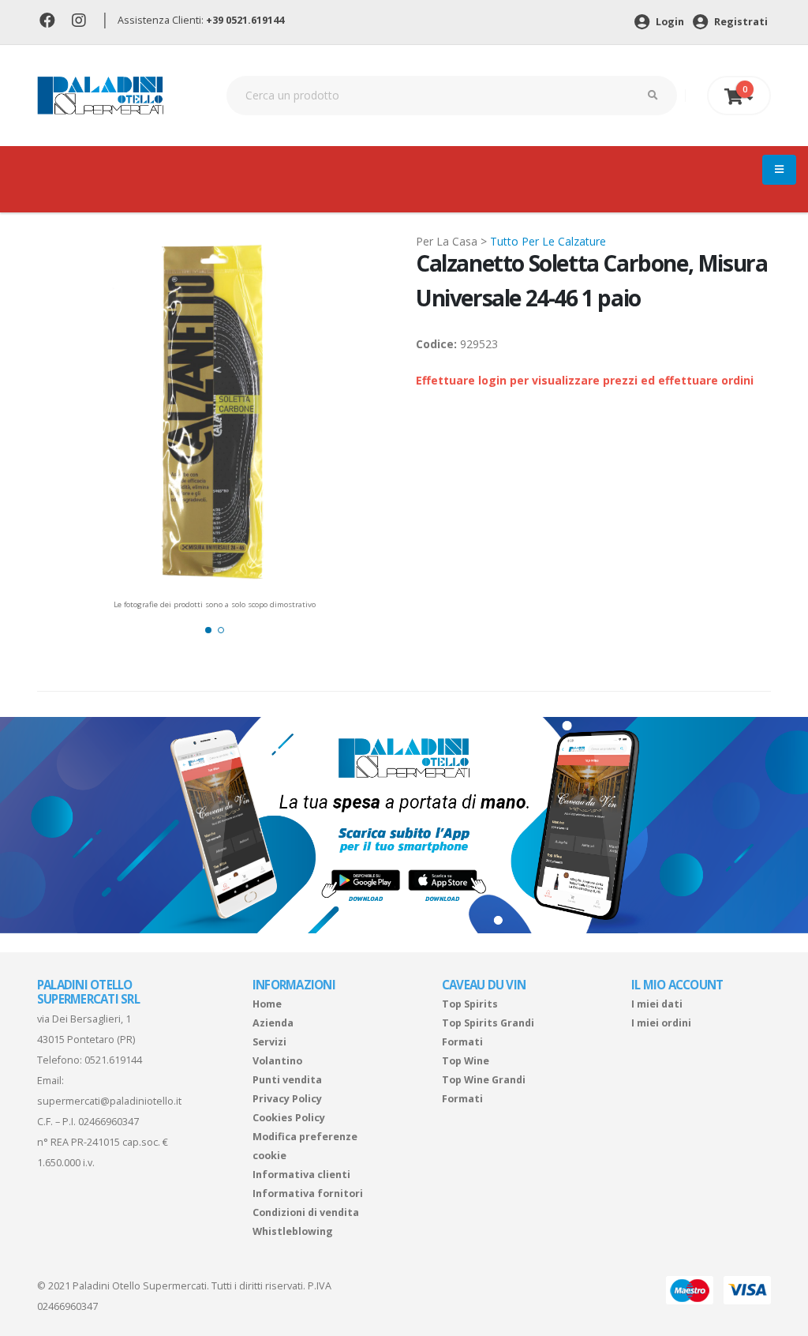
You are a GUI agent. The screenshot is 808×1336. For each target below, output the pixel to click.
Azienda (273, 1023)
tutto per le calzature (548, 241)
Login (668, 21)
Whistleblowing (292, 1231)
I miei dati (657, 1004)
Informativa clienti (301, 1174)
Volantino (277, 1061)
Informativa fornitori (307, 1193)
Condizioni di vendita (305, 1212)
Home (267, 1004)
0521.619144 (113, 1060)
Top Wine (465, 1061)
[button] (208, 630)
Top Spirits (470, 1004)
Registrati (740, 21)
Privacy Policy (287, 1098)
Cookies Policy (288, 1117)
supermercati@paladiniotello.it (109, 1101)
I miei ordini (661, 1023)
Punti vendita (287, 1079)
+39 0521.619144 (245, 20)
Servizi (269, 1042)
